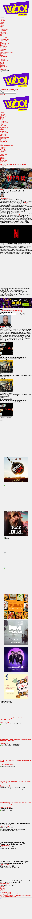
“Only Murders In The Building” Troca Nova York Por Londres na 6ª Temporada (16, 881)
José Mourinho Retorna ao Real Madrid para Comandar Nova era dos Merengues (15, 740)
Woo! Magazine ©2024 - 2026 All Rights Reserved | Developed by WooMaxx (15, 896)
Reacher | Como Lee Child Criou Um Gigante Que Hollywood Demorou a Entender (14, 862)
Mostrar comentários (6, 417)
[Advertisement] (16, 272)
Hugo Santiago (4, 826)
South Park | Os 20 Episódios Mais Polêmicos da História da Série (13, 718)
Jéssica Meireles (5, 845)
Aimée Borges (4, 884)
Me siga (2, 326)
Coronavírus (3, 311)
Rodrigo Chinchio (5, 198)
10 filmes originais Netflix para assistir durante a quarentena (15, 376)
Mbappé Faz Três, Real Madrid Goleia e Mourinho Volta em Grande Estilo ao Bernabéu (15, 782)
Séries (13, 311)
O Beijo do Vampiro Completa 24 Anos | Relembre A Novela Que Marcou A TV (13, 843)
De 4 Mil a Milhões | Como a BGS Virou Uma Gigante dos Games (15, 761)
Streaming (18, 311)
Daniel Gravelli (4, 864)
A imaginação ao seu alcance (9, 89)
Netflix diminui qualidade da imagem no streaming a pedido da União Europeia (13, 358)
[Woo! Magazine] (16, 16)
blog (18, 214)
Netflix (9, 311)
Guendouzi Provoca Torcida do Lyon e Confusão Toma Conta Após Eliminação (15, 803)
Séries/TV (3, 189)
